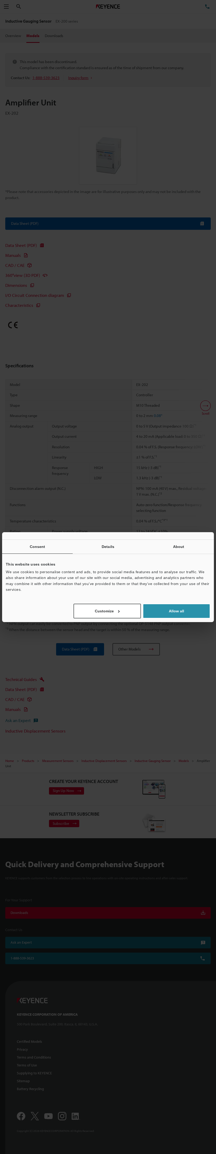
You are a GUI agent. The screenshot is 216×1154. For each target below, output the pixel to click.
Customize (104, 611)
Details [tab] (108, 546)
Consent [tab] (37, 546)
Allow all (176, 611)
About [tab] (178, 546)
